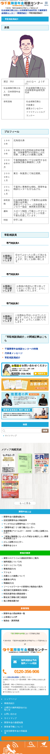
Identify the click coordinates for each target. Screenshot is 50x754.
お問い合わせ (10, 714)
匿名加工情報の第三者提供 (15, 597)
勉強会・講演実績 (11, 620)
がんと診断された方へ (13, 542)
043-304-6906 (13, 677)
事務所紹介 (9, 703)
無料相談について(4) (13, 562)
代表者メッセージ (13, 353)
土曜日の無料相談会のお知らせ (15, 708)
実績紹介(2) (9, 583)
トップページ (10, 699)
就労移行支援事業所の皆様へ (16, 590)
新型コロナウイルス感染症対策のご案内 (21, 558)
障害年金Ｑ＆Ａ (10, 545)
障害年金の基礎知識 (13, 722)
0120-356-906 (26, 671)
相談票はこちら (25, 738)
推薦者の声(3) (10, 579)
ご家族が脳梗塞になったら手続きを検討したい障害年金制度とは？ (26, 537)
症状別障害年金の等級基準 (15, 520)
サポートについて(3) (13, 565)
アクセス (7, 572)
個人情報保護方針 (11, 601)
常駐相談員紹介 (12, 357)
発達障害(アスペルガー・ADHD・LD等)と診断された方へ (26, 532)
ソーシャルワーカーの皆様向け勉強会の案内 (23, 586)
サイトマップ (11, 435)
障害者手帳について (13, 727)
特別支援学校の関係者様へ (15, 594)
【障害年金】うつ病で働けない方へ (19, 527)
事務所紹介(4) (10, 569)
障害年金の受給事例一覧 (14, 613)
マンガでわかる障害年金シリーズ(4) (19, 524)
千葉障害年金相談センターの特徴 (21, 349)
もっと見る (25, 503)
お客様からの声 (10, 617)
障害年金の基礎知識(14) (14, 517)
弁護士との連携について (14, 576)
